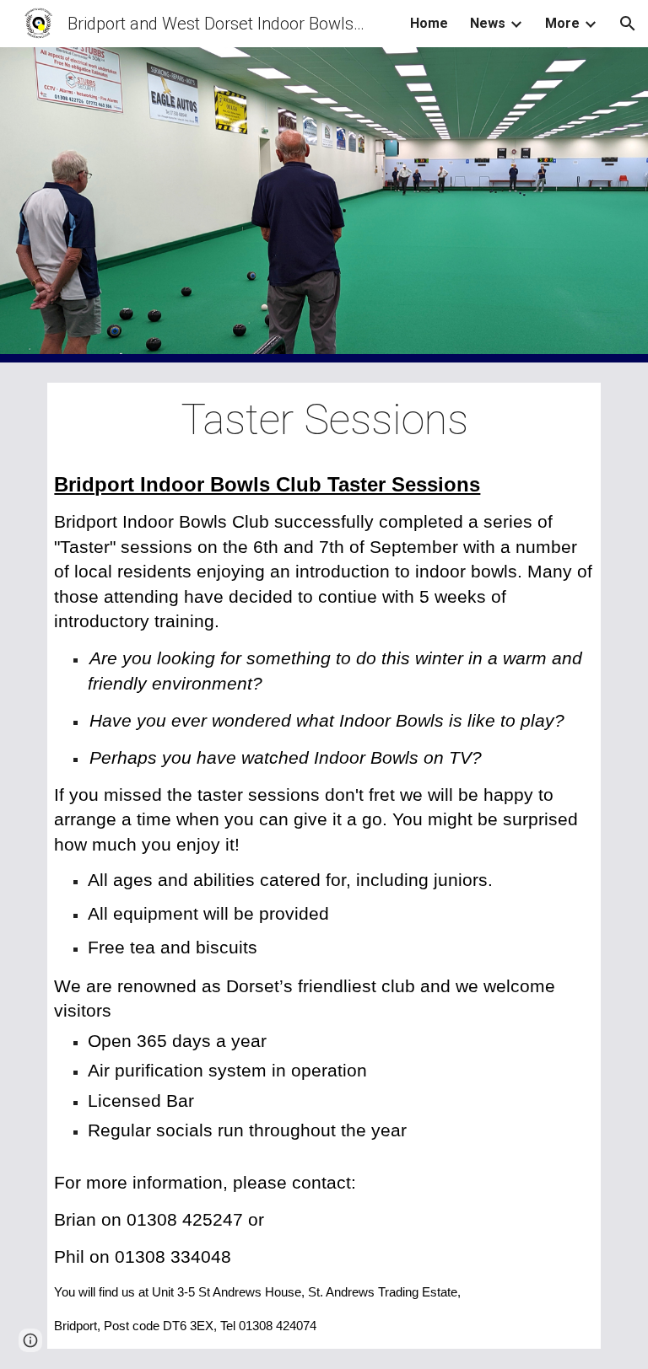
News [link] (487, 23)
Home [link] (429, 23)
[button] (628, 23)
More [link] (562, 23)
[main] (323, 421)
